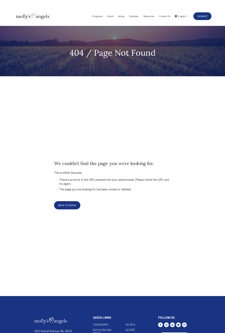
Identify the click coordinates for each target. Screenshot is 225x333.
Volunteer (134, 16)
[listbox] (182, 16)
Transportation (100, 324)
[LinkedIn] (172, 324)
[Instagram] (166, 324)
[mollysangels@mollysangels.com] (184, 324)
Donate (202, 16)
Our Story (130, 324)
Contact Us (164, 16)
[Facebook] (160, 324)
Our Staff (130, 329)
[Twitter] (178, 324)
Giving (121, 16)
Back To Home (67, 205)
